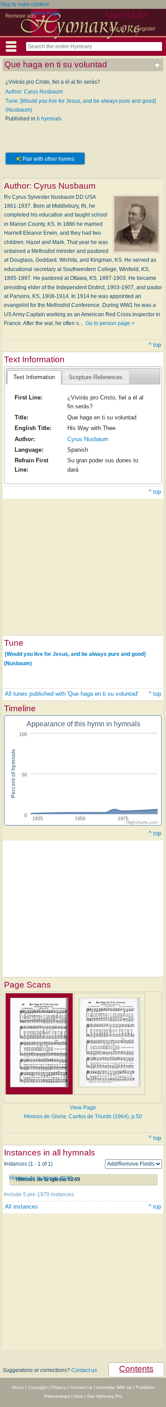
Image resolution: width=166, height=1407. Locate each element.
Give (78, 1396)
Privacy (58, 1387)
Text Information (34, 377)
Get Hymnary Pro (104, 1396)
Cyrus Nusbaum (87, 439)
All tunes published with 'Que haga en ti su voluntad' (71, 693)
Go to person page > (110, 323)
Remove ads (20, 16)
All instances (21, 1206)
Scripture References (96, 377)
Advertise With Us (114, 1387)
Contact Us (81, 1387)
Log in (116, 29)
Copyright (37, 1387)
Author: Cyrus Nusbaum (34, 92)
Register (145, 29)
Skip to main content (24, 4)
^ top (155, 344)
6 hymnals (49, 119)
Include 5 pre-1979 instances (39, 1194)
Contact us (84, 1370)
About (18, 1387)
